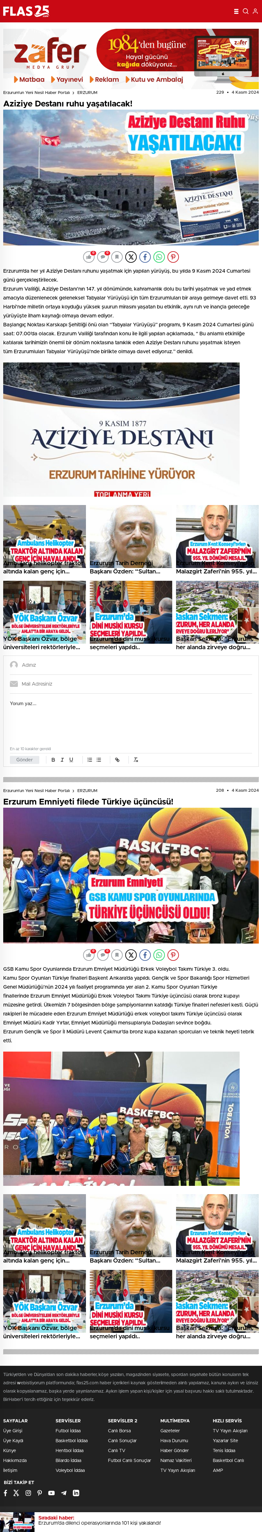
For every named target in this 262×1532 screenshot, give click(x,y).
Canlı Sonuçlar (122, 1441)
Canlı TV (116, 1451)
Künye (9, 1451)
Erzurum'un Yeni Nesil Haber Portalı (36, 93)
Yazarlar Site (225, 1441)
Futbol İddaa (68, 1431)
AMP (218, 1470)
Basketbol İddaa (72, 1441)
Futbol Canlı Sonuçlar (129, 1460)
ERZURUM (87, 93)
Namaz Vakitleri (176, 1460)
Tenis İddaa (224, 1451)
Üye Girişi (12, 1431)
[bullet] (98, 760)
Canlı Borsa (119, 1431)
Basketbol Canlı (228, 1460)
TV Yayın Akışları (177, 1470)
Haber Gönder (174, 1451)
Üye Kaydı (13, 1441)
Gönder (24, 760)
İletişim (10, 1470)
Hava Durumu (174, 1441)
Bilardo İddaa (68, 1460)
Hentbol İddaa (69, 1451)
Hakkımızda (15, 1460)
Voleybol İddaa (70, 1470)
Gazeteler (170, 1431)
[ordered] (89, 760)
